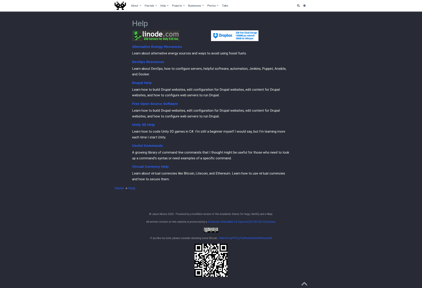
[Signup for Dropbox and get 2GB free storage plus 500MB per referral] (250, 35)
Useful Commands (147, 145)
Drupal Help (142, 83)
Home (119, 188)
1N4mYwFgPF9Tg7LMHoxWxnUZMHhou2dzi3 (245, 238)
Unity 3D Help (143, 125)
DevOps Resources (148, 62)
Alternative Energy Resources (157, 46)
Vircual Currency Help (150, 166)
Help (131, 188)
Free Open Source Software (155, 104)
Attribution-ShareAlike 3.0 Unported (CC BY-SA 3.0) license (241, 221)
